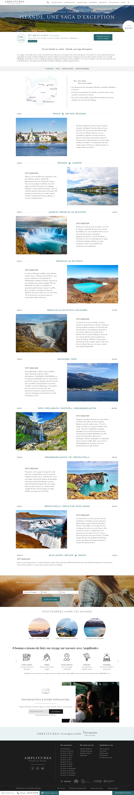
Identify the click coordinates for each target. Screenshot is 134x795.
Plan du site (61, 788)
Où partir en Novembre (68, 773)
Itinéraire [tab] (49, 69)
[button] (27, 793)
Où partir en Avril (66, 757)
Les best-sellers (65, 749)
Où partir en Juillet (66, 764)
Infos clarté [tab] (67, 69)
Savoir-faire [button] (82, 2)
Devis (123, 2)
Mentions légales (112, 788)
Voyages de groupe (86, 751)
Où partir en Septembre (68, 768)
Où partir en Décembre (67, 775)
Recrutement (104, 755)
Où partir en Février (66, 753)
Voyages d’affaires (86, 749)
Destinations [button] (57, 2)
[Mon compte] (128, 2)
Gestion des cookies (97, 788)
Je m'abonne (56, 711)
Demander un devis (123, 793)
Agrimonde (83, 755)
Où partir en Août (66, 766)
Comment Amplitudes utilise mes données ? (45, 714)
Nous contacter (104, 749)
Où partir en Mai (65, 760)
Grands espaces (32, 41)
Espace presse (104, 753)
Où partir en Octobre (67, 770)
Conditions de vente (106, 757)
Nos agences (114, 2)
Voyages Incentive (86, 753)
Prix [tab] (58, 69)
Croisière (93, 2)
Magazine (103, 2)
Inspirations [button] (69, 2)
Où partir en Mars (66, 755)
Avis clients (103, 751)
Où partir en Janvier (66, 751)
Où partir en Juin (65, 762)
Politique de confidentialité (77, 788)
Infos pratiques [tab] (82, 69)
